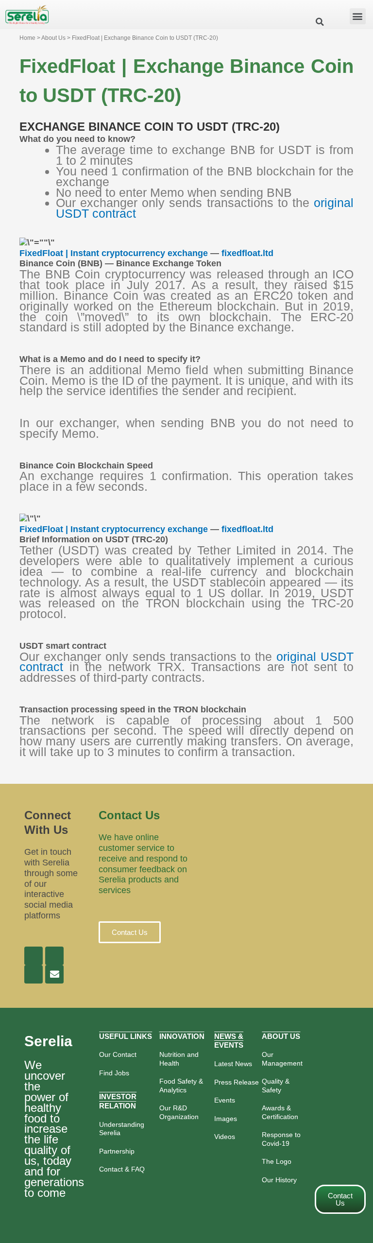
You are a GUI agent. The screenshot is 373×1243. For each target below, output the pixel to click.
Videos (224, 1136)
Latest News (233, 1064)
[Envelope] (54, 974)
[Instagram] (33, 974)
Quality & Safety (275, 1085)
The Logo (276, 1161)
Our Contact (117, 1054)
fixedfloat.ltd (247, 253)
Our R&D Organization (179, 1112)
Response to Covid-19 (281, 1139)
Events (224, 1100)
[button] (358, 16)
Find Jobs (114, 1073)
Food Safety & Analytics (181, 1085)
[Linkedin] (54, 956)
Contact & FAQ (122, 1169)
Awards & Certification (280, 1112)
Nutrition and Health (179, 1059)
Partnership (117, 1151)
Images (225, 1118)
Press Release (236, 1082)
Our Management (282, 1059)
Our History (279, 1180)
